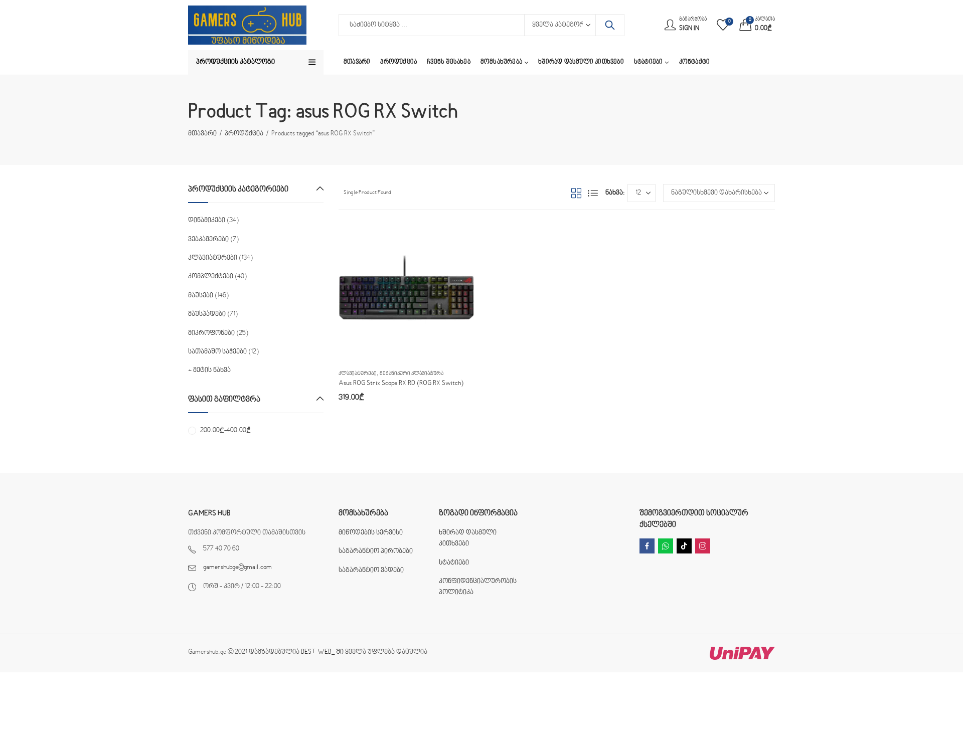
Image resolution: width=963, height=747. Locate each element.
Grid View (576, 193)
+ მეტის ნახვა (209, 370)
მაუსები (200, 295)
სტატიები (454, 563)
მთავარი (202, 133)
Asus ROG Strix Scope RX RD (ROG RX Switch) (401, 383)
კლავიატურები (358, 374)
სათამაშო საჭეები (217, 351)
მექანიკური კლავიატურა (411, 374)
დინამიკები (206, 220)
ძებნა (609, 25)
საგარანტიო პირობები (376, 551)
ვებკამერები (208, 239)
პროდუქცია (244, 133)
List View (593, 193)
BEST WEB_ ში (322, 652)
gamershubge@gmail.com (237, 567)
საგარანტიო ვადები (371, 570)
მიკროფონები (211, 333)
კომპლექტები (210, 276)
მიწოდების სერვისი (371, 532)
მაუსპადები (207, 314)
